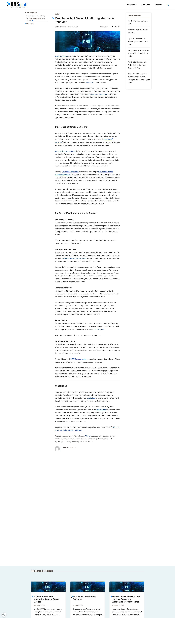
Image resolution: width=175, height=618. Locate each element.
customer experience (71, 172)
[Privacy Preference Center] (4, 615)
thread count (101, 410)
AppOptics (91, 398)
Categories (130, 5)
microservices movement (97, 94)
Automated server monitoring (65, 151)
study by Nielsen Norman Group (74, 258)
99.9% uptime (99, 329)
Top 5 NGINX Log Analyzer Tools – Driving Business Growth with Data (137, 65)
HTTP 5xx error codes (78, 359)
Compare (158, 5)
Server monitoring (61, 56)
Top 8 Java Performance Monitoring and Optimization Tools (138, 41)
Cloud (57, 14)
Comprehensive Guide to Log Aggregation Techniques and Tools (138, 53)
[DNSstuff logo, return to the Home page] (17, 9)
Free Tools (146, 5)
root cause (89, 82)
